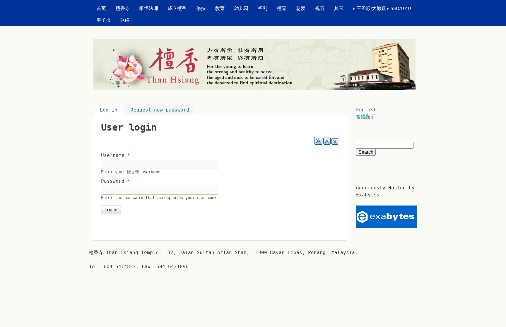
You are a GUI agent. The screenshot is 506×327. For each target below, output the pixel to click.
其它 (338, 8)
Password (115, 181)
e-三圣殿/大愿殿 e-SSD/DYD (382, 8)
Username (115, 155)
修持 (201, 8)
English (366, 109)
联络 (125, 20)
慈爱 (300, 8)
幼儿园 (241, 8)
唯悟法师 (148, 8)
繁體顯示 (365, 116)
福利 (262, 8)
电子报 (104, 20)
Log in (111, 110)
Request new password (160, 110)
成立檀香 (177, 8)
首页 (101, 8)
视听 (319, 8)
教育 (220, 8)
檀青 (281, 8)
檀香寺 (123, 8)
